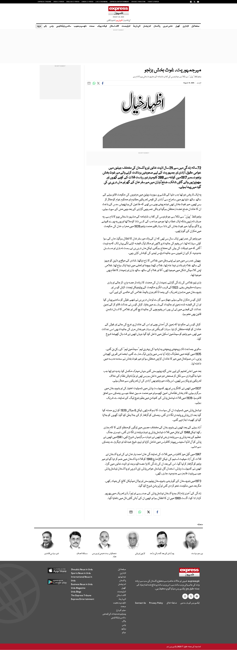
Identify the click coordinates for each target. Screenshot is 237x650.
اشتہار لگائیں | (111, 20)
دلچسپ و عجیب (80, 26)
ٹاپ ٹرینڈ (136, 26)
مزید (39, 26)
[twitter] (148, 512)
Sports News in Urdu (81, 573)
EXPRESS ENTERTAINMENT (119, 2)
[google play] (52, 583)
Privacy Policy (156, 603)
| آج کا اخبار (126, 20)
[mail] (130, 512)
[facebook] (157, 512)
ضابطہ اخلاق (172, 603)
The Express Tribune (81, 595)
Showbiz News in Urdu (82, 569)
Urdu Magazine (78, 588)
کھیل (177, 26)
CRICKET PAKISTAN (138, 2)
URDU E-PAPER (58, 2)
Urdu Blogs (76, 591)
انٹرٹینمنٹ (126, 26)
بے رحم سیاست (197, 553)
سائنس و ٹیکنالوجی (63, 26)
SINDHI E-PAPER (87, 2)
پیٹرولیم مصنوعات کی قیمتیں (114, 614)
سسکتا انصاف (82, 553)
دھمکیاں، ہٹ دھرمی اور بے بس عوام (104, 555)
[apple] (52, 571)
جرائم (124, 632)
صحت (91, 26)
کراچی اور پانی (140, 553)
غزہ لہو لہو (122, 577)
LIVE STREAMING (102, 2)
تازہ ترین (186, 26)
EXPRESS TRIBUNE (44, 2)
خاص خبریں (168, 26)
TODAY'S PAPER (153, 2)
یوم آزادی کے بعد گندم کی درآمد (162, 553)
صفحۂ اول (195, 26)
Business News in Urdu (82, 584)
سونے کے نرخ (121, 610)
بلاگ (124, 621)
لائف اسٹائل (114, 26)
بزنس (51, 26)
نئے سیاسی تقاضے (51, 553)
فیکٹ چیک (102, 26)
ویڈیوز (123, 628)
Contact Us (140, 603)
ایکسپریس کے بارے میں (190, 603)
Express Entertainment (82, 599)
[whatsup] (139, 512)
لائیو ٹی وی (119, 20)
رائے (45, 26)
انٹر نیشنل (147, 26)
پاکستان (157, 26)
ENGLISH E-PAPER (72, 2)
